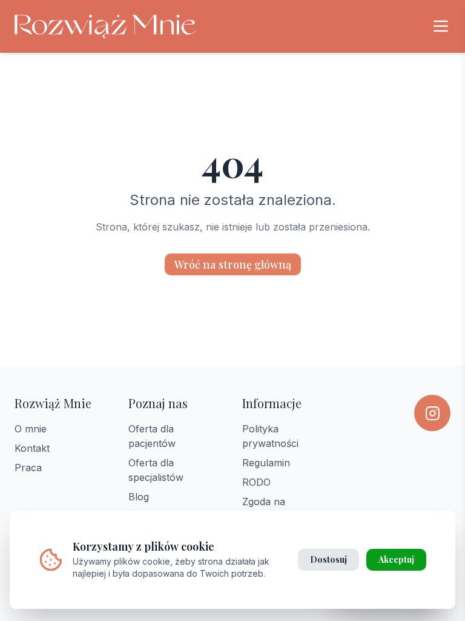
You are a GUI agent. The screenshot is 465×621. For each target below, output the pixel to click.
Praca (28, 468)
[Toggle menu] (440, 26)
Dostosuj (328, 559)
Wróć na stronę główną (232, 264)
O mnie (31, 429)
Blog (138, 497)
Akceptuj (396, 559)
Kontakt (32, 448)
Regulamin (266, 463)
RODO (256, 482)
